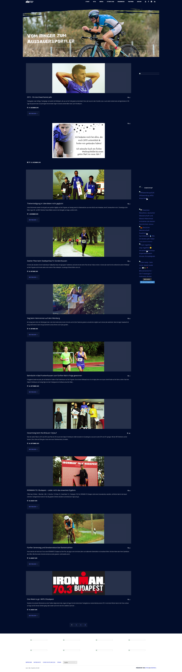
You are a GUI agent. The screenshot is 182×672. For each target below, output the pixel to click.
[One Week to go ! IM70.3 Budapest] (78, 583)
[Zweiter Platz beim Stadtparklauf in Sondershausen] (78, 242)
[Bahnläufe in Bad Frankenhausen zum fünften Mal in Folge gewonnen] (78, 365)
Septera (147, 668)
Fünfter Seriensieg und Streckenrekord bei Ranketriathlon (50, 547)
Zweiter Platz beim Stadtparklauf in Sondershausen (47, 261)
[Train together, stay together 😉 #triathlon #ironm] (147, 251)
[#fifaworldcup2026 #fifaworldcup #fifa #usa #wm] (147, 199)
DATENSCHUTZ (37, 662)
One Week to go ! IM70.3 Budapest (40, 599)
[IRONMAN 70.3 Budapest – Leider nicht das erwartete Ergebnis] (78, 476)
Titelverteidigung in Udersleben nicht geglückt (45, 203)
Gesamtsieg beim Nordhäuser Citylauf (42, 433)
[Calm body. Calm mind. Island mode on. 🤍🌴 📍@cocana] (147, 269)
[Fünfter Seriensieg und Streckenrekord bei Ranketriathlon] (78, 531)
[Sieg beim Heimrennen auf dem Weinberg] (78, 307)
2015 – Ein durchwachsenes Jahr (39, 97)
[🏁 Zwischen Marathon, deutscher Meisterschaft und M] (147, 217)
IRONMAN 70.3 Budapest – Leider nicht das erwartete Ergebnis (51, 490)
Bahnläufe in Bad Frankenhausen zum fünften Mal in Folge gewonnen (54, 375)
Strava (59, 662)
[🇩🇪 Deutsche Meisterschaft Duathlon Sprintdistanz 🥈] (147, 234)
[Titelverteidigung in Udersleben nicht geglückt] (78, 193)
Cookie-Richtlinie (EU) (49, 662)
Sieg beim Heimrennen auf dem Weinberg (43, 318)
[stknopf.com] (30, 2)
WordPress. (153, 668)
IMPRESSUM (29, 662)
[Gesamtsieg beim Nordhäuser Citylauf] (78, 418)
